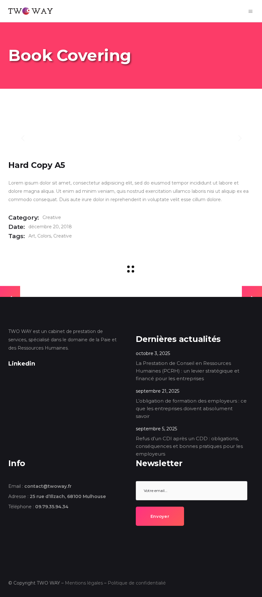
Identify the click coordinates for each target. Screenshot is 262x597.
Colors (44, 236)
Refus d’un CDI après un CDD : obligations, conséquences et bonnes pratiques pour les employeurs (189, 446)
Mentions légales (84, 583)
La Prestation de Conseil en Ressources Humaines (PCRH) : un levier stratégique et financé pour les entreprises (187, 371)
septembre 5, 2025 (156, 429)
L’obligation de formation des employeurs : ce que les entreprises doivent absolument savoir (191, 408)
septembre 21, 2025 (157, 391)
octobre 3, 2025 (153, 353)
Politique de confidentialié (137, 583)
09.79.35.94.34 (51, 507)
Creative (51, 217)
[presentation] (22, 138)
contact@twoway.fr (48, 486)
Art (31, 236)
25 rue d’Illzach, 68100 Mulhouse (68, 496)
